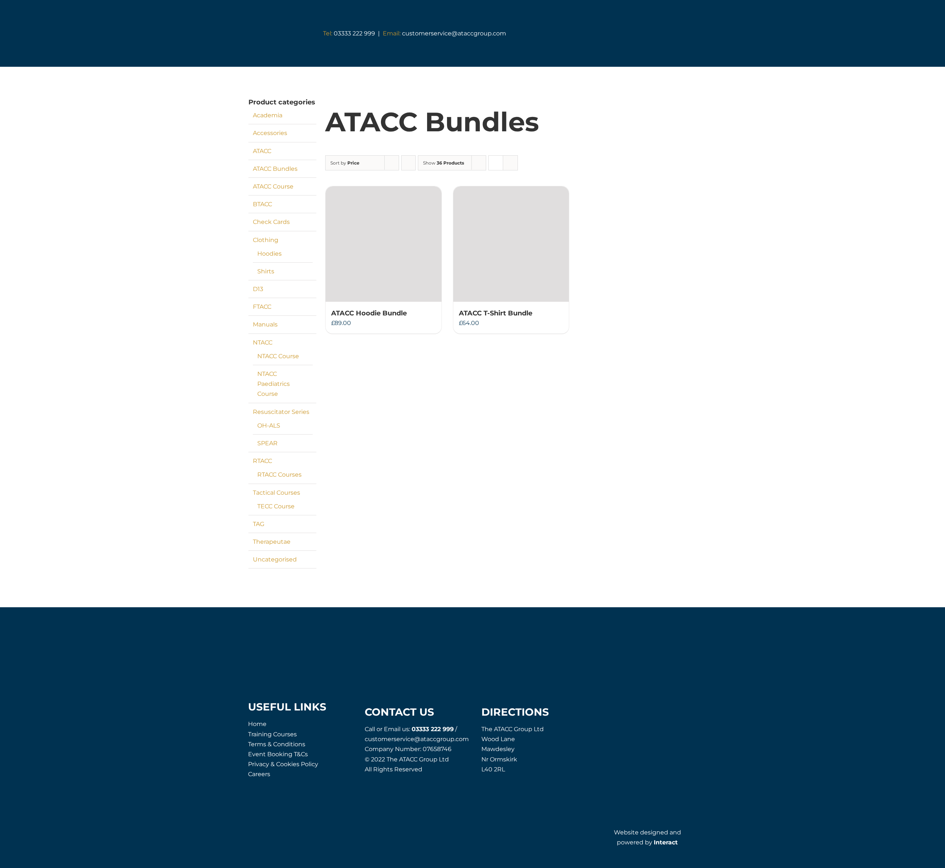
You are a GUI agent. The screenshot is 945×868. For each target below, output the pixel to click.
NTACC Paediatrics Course (273, 383)
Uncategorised (275, 559)
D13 (258, 289)
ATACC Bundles (275, 168)
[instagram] (655, 709)
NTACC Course (278, 356)
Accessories (270, 132)
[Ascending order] (408, 162)
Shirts (265, 271)
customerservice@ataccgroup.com (444, 33)
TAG (258, 524)
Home (257, 723)
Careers (259, 774)
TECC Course (276, 506)
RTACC (262, 460)
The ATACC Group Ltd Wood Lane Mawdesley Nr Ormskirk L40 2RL (512, 749)
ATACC (262, 151)
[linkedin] (672, 709)
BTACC (262, 204)
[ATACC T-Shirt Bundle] (511, 244)
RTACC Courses (279, 474)
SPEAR (267, 443)
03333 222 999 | (353, 33)
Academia (267, 115)
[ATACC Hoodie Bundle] (383, 244)
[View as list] (510, 163)
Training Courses (272, 734)
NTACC (262, 342)
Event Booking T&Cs (278, 754)
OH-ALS (268, 425)
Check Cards (271, 221)
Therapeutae (272, 541)
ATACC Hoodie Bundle (369, 313)
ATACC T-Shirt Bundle (495, 313)
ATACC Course (273, 186)
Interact (666, 842)
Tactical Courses (276, 492)
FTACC (262, 306)
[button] (669, 34)
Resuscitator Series (281, 411)
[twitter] (639, 709)
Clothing (265, 239)
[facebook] (622, 709)
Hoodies (269, 253)
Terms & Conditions (276, 744)
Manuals (265, 324)
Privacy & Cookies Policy (283, 764)
